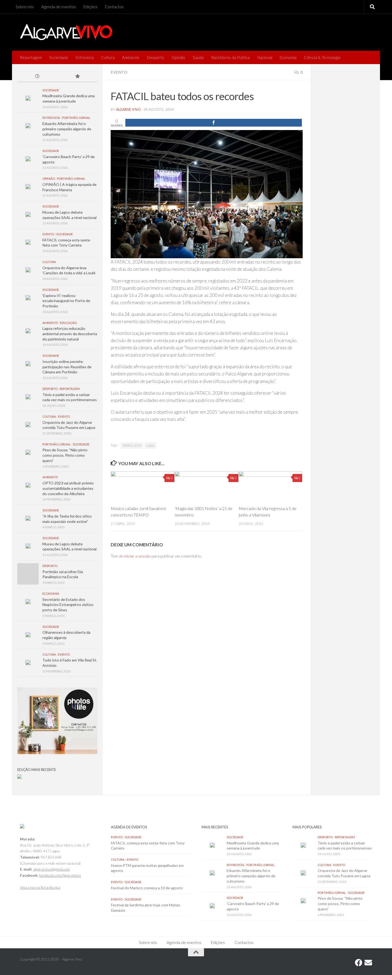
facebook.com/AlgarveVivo (60, 875)
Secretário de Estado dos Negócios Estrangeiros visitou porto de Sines (67, 604)
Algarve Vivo (128, 109)
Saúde (198, 57)
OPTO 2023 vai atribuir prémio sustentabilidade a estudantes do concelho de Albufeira (68, 488)
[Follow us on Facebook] (358, 962)
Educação (68, 322)
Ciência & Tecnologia (322, 57)
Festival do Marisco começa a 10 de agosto (147, 888)
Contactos (114, 6)
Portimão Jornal (76, 117)
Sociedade (58, 57)
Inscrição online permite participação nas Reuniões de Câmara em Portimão (66, 366)
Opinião (178, 57)
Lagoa (150, 445)
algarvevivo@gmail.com (51, 869)
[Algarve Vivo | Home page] (66, 32)
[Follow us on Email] (368, 962)
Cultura (108, 57)
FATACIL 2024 (132, 445)
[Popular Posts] (77, 76)
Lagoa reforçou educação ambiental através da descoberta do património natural (69, 333)
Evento (119, 72)
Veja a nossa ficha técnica (40, 887)
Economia (288, 57)
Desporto (155, 57)
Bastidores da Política (230, 57)
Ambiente (130, 57)
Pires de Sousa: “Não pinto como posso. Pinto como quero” (64, 455)
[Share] (213, 123)
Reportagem (31, 57)
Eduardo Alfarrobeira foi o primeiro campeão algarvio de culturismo (66, 128)
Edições (90, 6)
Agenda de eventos (58, 6)
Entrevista (85, 57)
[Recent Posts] (37, 76)
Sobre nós (25, 6)
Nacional (264, 57)
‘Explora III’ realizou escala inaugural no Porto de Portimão (66, 300)
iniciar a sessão (137, 556)
